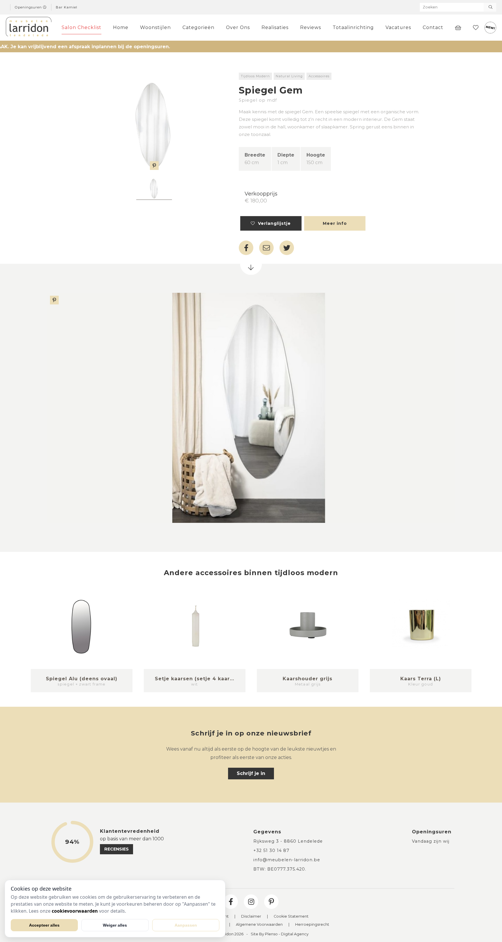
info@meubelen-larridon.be (286, 859)
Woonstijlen (155, 27)
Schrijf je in (251, 773)
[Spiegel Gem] (154, 121)
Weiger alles (115, 925)
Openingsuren (29, 7)
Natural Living (289, 76)
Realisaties (274, 27)
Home (120, 27)
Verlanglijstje (273, 223)
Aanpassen (186, 925)
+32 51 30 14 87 (271, 850)
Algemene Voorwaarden (259, 925)
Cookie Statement (291, 916)
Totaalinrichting (353, 27)
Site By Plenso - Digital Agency (280, 934)
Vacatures (398, 27)
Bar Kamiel (66, 7)
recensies (116, 849)
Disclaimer (251, 916)
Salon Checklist (81, 27)
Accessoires (319, 76)
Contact (433, 27)
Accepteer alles (44, 925)
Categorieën (198, 27)
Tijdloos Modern (255, 76)
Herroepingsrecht (312, 925)
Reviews (310, 27)
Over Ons (238, 27)
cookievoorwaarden (75, 911)
